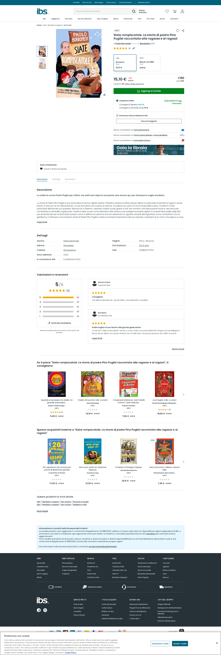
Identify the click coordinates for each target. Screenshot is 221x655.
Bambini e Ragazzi (119, 577)
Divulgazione (69, 250)
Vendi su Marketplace (138, 611)
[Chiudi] (217, 643)
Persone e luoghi (81, 501)
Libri (38, 501)
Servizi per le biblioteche (139, 604)
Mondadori (145, 43)
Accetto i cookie (180, 643)
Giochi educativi (144, 567)
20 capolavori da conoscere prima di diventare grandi (57, 468)
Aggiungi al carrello (150, 91)
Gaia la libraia (79, 615)
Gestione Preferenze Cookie (112, 618)
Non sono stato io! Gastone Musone (92, 468)
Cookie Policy (70, 652)
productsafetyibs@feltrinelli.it (103, 546)
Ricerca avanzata (143, 11)
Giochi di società (144, 570)
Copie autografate (69, 570)
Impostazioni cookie (160, 643)
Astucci (166, 577)
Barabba (102, 312)
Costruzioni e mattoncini (147, 563)
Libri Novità (41, 563)
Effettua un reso (108, 611)
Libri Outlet (41, 570)
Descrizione (42, 179)
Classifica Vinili (93, 577)
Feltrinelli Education (165, 617)
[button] (134, 11)
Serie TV (115, 574)
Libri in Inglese (42, 574)
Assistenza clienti (144, 2)
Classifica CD (92, 567)
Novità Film (116, 563)
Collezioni (66, 574)
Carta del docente (125, 2)
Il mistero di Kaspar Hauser (128, 467)
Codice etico (135, 618)
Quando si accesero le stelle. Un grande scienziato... (57, 401)
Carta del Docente (141, 130)
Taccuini (166, 563)
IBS (123, 84)
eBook (39, 577)
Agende (166, 567)
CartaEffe (76, 2)
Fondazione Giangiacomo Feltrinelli (168, 612)
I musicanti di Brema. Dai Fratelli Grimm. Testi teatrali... (129, 401)
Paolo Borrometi (123, 43)
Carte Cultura (111, 2)
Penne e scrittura (169, 570)
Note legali (42, 511)
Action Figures (143, 577)
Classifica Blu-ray (119, 570)
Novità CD (91, 563)
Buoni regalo (99, 2)
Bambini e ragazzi (50, 501)
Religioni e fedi (79, 504)
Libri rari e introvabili (69, 567)
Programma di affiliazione (140, 608)
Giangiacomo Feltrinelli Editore (169, 608)
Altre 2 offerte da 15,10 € (134, 84)
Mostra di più (178, 349)
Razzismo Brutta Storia (166, 621)
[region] (110, 643)
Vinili (89, 570)
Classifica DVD (118, 567)
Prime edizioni (67, 563)
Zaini (165, 574)
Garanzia (105, 615)
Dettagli (56, 179)
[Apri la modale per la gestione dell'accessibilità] (181, 631)
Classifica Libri (42, 567)
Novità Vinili (91, 574)
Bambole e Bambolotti (146, 574)
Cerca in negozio (149, 121)
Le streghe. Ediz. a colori (164, 400)
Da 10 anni (144, 245)
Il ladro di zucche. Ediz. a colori (93, 400)
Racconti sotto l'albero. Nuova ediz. (165, 468)
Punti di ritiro (86, 2)
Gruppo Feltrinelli (164, 604)
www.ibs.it (150, 533)
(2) (68, 290)
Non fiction (66, 501)
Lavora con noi (135, 615)
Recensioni (70, 179)
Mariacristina (104, 282)
